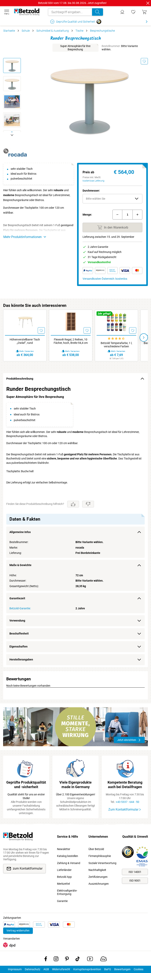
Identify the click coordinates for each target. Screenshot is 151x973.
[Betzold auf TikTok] (78, 959)
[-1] (117, 214)
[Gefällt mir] (73, 504)
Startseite (9, 30)
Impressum (15, 969)
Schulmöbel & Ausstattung (52, 30)
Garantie (62, 901)
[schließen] (148, 3)
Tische (79, 30)
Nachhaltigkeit (97, 870)
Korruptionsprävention (87, 969)
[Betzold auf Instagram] (56, 959)
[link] (133, 12)
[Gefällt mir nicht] (88, 504)
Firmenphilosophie (99, 856)
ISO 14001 (135, 871)
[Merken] (144, 61)
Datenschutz (32, 969)
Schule (26, 30)
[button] (112, 198)
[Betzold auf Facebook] (45, 959)
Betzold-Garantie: (20, 608)
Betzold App (64, 876)
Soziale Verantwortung (102, 863)
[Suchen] (97, 12)
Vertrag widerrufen (17, 930)
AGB (46, 969)
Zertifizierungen (98, 876)
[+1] (137, 214)
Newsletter (63, 849)
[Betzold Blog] (103, 959)
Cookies (138, 969)
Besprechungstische (102, 30)
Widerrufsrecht (61, 969)
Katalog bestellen (67, 856)
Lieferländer (64, 870)
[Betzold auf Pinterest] (67, 959)
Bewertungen (122, 969)
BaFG (107, 969)
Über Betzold (96, 849)
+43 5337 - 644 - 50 (127, 801)
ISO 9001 (135, 880)
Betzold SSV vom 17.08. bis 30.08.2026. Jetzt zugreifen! (72, 3)
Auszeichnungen (98, 883)
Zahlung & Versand (68, 863)
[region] (75, 525)
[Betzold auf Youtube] (90, 959)
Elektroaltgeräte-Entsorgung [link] (67, 892)
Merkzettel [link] (63, 883)
